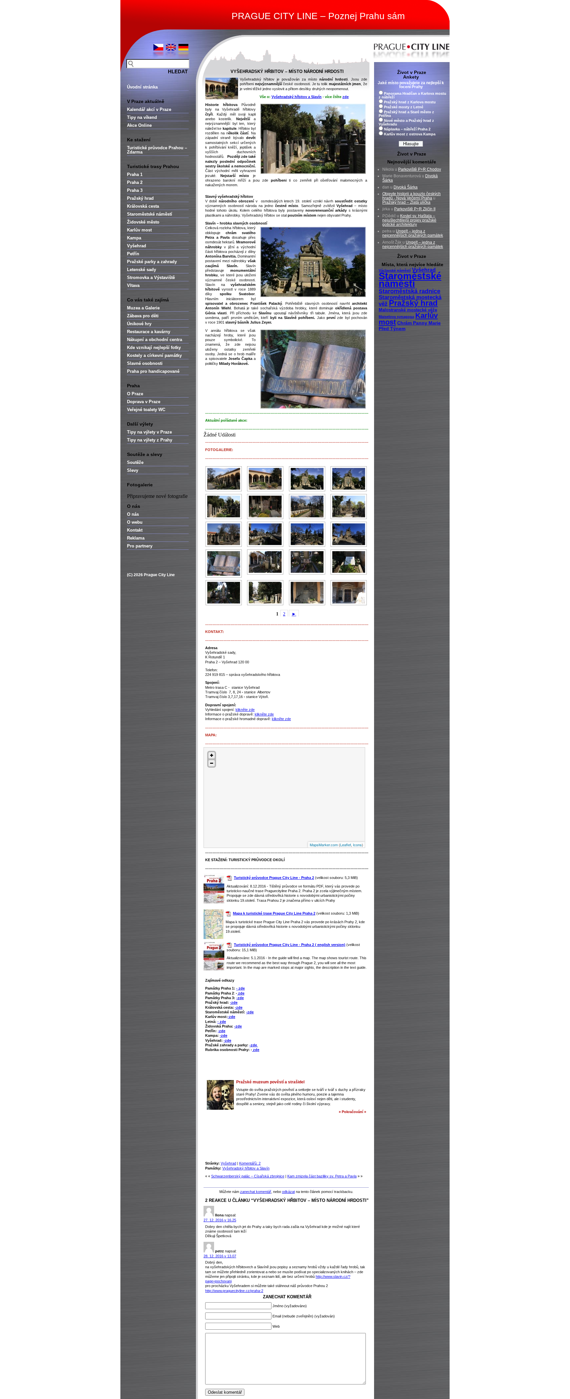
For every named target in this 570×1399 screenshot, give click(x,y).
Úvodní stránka (142, 87)
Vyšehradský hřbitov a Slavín (296, 97)
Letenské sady (141, 269)
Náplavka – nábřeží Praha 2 (407, 129)
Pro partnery (139, 545)
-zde (240, 998)
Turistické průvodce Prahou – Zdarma (157, 150)
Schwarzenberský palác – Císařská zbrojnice (247, 1176)
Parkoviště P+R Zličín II (414, 209)
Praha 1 (134, 174)
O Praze (135, 393)
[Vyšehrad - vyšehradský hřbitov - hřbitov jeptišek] (307, 506)
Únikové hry (139, 323)
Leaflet (345, 844)
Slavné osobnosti (145, 363)
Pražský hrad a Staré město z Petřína (406, 114)
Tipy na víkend (142, 117)
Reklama (135, 538)
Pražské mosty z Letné (403, 107)
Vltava (133, 285)
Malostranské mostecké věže (408, 310)
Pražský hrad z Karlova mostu (410, 102)
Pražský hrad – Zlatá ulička (406, 202)
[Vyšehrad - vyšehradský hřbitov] (224, 478)
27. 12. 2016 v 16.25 (220, 1220)
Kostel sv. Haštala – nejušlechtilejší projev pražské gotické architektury (409, 220)
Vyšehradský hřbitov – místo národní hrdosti (287, 71)
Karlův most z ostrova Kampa (409, 134)
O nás (133, 514)
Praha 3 (134, 190)
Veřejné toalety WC (146, 409)
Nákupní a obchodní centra (154, 339)
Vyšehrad (136, 245)
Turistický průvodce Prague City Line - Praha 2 (274, 878)
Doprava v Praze (143, 401)
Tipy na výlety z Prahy (149, 439)
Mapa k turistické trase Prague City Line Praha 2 (274, 913)
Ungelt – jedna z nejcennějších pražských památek (412, 233)
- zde (240, 988)
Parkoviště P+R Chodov (419, 169)
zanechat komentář (255, 1192)
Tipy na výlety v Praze (149, 432)
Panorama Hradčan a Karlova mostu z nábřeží (412, 95)
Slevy (132, 470)
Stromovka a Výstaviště (151, 277)
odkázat (288, 1192)
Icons (357, 844)
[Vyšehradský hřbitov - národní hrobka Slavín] (307, 478)
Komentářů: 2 (250, 1163)
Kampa (134, 237)
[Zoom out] (211, 763)
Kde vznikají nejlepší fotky (154, 347)
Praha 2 (134, 182)
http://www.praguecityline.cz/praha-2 (234, 1291)
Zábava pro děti (143, 315)
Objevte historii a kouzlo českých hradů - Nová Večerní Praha (411, 196)
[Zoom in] (211, 755)
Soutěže (135, 462)
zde (345, 97)
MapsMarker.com (324, 844)
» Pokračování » (352, 1112)
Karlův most (139, 229)
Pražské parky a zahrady (152, 261)
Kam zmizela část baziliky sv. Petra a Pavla (322, 1176)
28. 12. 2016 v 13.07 (220, 1256)
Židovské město (143, 222)
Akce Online (139, 125)
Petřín (133, 253)
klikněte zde (245, 710)
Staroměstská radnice (409, 291)
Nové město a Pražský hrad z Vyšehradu (406, 122)
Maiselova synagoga (396, 317)
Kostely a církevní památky (154, 355)
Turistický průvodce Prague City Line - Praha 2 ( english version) (289, 945)
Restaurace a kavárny (148, 331)
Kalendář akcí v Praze (149, 109)
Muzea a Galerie (143, 307)
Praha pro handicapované (153, 371)
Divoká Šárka (406, 187)
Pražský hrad (140, 198)
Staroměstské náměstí (149, 214)
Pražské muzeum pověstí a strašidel (270, 1082)
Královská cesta (143, 206)
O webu (134, 522)
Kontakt (134, 530)
